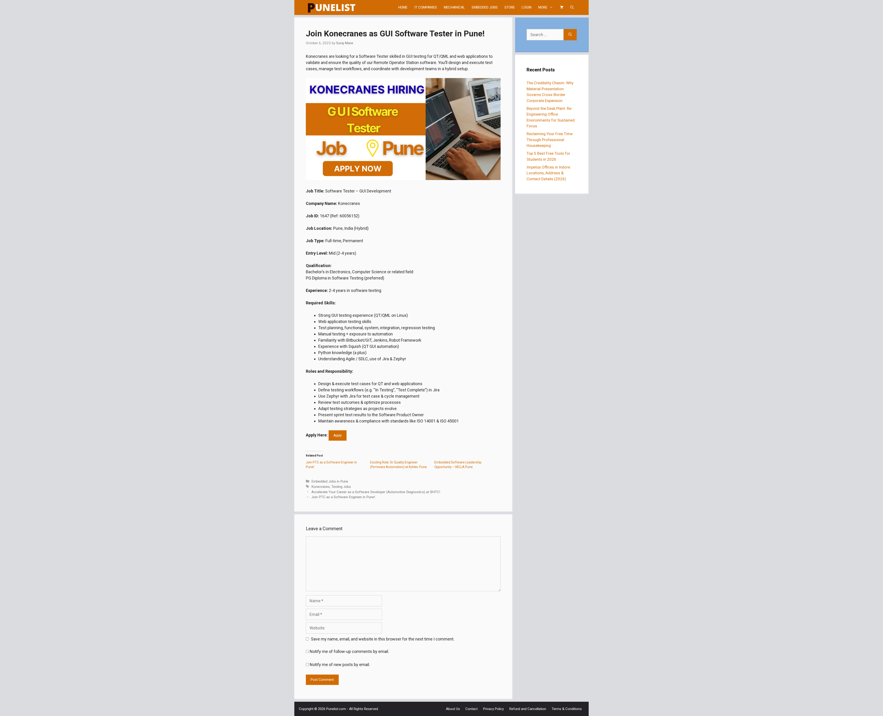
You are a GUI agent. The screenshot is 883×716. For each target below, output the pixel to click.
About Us (453, 709)
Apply (337, 435)
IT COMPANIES (425, 7)
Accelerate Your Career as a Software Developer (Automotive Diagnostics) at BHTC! (375, 492)
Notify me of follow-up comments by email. (349, 651)
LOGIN (526, 7)
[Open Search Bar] (572, 7)
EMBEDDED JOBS (485, 7)
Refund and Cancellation (527, 709)
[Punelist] (332, 7)
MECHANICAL (454, 7)
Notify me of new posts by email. (340, 664)
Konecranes (320, 487)
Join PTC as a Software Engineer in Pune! (343, 497)
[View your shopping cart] (561, 7)
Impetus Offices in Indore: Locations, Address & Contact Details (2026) (549, 173)
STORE (510, 7)
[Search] (570, 34)
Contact (471, 709)
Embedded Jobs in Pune (329, 481)
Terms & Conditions (567, 709)
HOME (402, 7)
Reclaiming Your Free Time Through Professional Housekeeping (550, 139)
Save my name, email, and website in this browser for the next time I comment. (382, 639)
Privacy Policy (493, 709)
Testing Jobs (341, 487)
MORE (542, 7)
